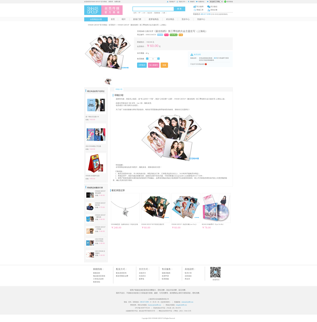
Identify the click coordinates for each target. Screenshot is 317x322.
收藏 (164, 65)
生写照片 (112, 25)
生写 (134, 13)
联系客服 (230, 1)
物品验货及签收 (99, 276)
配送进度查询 (121, 273)
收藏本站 (201, 1)
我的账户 (172, 1)
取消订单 (188, 273)
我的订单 (182, 1)
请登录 (110, 1)
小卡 (143, 13)
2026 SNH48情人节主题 (93, 146)
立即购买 (141, 65)
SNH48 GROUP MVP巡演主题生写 (152, 224)
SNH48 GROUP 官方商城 (97, 25)
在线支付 (142, 273)
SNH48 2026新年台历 (92, 176)
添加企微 (213, 10)
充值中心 (201, 19)
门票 (163, 13)
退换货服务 (166, 273)
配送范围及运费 (122, 276)
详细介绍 (118, 89)
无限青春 (157, 13)
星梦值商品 (154, 19)
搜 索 (179, 9)
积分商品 (170, 19)
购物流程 (96, 273)
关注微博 (200, 7)
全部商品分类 (96, 19)
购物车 (192, 1)
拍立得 (149, 13)
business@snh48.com (154, 305)
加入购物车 (153, 65)
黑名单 (187, 279)
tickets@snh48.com (180, 176)
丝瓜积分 (142, 276)
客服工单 (200, 10)
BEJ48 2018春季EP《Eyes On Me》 (213, 224)
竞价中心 (186, 19)
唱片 (124, 19)
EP (139, 13)
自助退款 (188, 276)
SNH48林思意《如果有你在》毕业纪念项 (124, 224)
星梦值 (141, 279)
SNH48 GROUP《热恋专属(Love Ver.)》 (184, 224)
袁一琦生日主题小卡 (92, 117)
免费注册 (117, 1)
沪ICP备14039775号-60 (142, 308)
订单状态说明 (98, 279)
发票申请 (165, 276)
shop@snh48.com (181, 305)
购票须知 (96, 282)
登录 (215, 58)
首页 (113, 19)
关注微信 (213, 7)
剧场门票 (137, 19)
